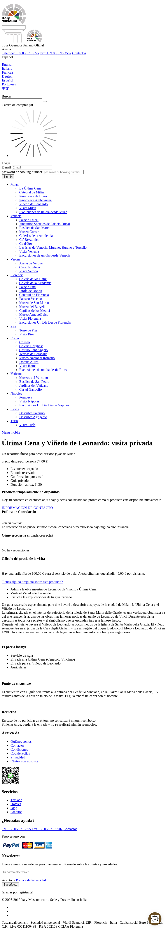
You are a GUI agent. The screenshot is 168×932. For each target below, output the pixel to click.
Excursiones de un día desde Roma (43, 370)
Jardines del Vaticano (33, 385)
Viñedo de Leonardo (33, 204)
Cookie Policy (20, 753)
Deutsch (7, 76)
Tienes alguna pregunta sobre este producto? (32, 582)
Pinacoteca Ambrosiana (35, 200)
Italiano (7, 68)
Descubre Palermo (32, 413)
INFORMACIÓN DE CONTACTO (27, 508)
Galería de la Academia (35, 283)
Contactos (79, 53)
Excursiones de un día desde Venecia (44, 255)
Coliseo (24, 342)
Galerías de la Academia (36, 235)
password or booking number (22, 172)
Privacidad (17, 757)
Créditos (16, 812)
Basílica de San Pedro (34, 381)
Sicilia (14, 409)
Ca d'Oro (25, 243)
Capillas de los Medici (34, 310)
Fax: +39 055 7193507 (55, 53)
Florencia (16, 275)
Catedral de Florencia (34, 295)
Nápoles (16, 393)
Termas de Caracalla (33, 354)
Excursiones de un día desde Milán (43, 212)
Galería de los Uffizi (33, 279)
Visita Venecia (29, 251)
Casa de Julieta (29, 267)
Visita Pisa (26, 334)
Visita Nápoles (29, 401)
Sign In (8, 176)
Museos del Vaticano (33, 377)
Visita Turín (27, 425)
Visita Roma (27, 366)
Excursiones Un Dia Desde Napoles (44, 405)
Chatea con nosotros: (24, 761)
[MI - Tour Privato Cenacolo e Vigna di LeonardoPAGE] (22, 41)
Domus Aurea (28, 362)
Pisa (13, 326)
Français (8, 72)
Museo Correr (28, 232)
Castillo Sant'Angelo (33, 350)
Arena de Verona (31, 263)
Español (7, 80)
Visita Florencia (30, 318)
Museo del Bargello (32, 306)
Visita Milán (27, 208)
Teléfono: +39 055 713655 (20, 53)
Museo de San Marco (34, 303)
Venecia (15, 216)
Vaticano (16, 374)
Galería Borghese (31, 346)
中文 (5, 88)
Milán (14, 184)
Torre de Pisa (28, 330)
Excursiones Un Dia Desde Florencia (45, 322)
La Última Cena (30, 188)
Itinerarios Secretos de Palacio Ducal (44, 224)
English (7, 64)
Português (9, 84)
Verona (15, 259)
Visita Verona (28, 271)
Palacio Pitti (27, 287)
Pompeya (25, 397)
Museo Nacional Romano (37, 358)
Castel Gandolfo (30, 389)
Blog (13, 808)
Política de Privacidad (31, 880)
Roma (14, 338)
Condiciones (19, 749)
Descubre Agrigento (33, 417)
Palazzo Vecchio (30, 299)
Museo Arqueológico (33, 314)
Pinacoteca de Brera (33, 196)
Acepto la (24, 880)
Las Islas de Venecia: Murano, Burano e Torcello (53, 247)
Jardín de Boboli (30, 291)
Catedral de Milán (31, 192)
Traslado (16, 800)
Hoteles (15, 804)
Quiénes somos (21, 741)
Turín (14, 421)
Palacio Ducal (28, 220)
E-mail (6, 167)
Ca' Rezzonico (29, 239)
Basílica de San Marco (34, 228)
